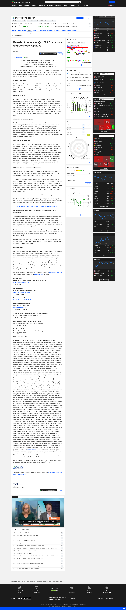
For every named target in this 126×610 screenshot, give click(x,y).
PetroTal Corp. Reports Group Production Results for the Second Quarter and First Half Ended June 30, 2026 (38, 555)
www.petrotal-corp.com (55, 272)
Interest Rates (97, 259)
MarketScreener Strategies (17, 35)
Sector (74, 30)
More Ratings (87, 162)
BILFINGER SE (98, 145)
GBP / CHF (96, 186)
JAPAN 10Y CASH (98, 275)
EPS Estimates (71, 188)
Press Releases (48, 33)
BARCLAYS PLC (98, 87)
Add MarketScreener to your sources (48, 53)
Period (79, 42)
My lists (104, 94)
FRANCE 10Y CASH (99, 277)
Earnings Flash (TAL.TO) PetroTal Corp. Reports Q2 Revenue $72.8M (30, 545)
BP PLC (96, 89)
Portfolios (50, 5)
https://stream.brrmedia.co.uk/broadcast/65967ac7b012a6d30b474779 (37, 206)
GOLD (95, 221)
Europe (101, 16)
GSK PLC (97, 111)
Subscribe (112, 2)
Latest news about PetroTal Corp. (21, 529)
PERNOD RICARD (98, 147)
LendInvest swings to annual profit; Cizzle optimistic (27, 550)
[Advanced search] (79, 2)
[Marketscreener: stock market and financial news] (21, 2)
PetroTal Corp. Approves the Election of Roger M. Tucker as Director (30, 563)
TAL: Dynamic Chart (86, 65)
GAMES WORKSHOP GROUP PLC (102, 114)
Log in (105, 2)
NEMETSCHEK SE (99, 138)
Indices (96, 16)
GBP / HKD (96, 200)
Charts (24, 30)
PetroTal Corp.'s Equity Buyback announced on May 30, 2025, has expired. (31, 566)
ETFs (79, 30)
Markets (14, 5)
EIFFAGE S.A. (97, 154)
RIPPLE (96, 252)
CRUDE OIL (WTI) (97, 222)
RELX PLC (97, 106)
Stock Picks (41, 5)
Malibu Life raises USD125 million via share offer (65, 23)
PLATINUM (96, 228)
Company (35, 30)
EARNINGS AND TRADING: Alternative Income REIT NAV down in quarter (31, 537)
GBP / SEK (96, 190)
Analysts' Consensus (73, 167)
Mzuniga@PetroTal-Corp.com (21, 292)
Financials (42, 30)
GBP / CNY (96, 198)
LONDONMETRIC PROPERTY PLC (102, 116)
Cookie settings (53, 604)
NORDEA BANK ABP (99, 79)
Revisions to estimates (85, 215)
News (20, 5)
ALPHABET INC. (98, 83)
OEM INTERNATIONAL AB (100, 82)
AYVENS (97, 149)
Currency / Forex (97, 172)
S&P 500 (97, 35)
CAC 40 (96, 32)
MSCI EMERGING (98, 45)
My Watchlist (96, 73)
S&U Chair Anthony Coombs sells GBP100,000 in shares (28, 568)
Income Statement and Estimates (76, 94)
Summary (14, 30)
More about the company (85, 88)
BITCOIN (97, 245)
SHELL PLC (97, 92)
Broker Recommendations (22, 33)
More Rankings (104, 131)
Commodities (96, 210)
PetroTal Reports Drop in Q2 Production (24, 553)
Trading (65, 5)
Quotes (19, 30)
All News (14, 33)
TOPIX (96, 42)
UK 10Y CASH (98, 270)
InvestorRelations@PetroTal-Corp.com (24, 300)
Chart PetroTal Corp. (73, 39)
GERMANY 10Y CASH (99, 273)
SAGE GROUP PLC (99, 103)
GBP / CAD (96, 195)
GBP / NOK (96, 191)
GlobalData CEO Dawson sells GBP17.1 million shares (66, 26)
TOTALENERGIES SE (99, 90)
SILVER (95, 226)
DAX (96, 30)
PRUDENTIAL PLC (99, 112)
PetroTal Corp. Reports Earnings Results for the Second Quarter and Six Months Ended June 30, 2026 (37, 548)
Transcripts (41, 33)
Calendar (33, 5)
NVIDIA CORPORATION (99, 76)
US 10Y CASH (98, 271)
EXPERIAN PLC (98, 108)
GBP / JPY (96, 203)
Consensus (57, 30)
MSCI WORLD (98, 47)
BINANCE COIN (98, 250)
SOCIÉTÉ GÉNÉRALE (99, 152)
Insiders (36, 33)
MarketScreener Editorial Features (78, 33)
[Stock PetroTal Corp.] (26, 57)
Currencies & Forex (104, 206)
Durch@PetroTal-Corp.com (21, 282)
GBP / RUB (96, 188)
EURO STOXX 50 (98, 33)
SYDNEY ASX (98, 43)
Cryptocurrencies (97, 234)
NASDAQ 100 (97, 37)
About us (59, 604)
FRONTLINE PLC (98, 141)
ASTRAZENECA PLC (99, 85)
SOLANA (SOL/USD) (99, 249)
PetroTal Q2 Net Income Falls (22, 543)
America (106, 16)
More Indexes (104, 50)
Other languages (66, 33)
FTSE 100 (97, 28)
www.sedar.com (38, 274)
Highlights (31, 33)
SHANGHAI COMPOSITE (100, 40)
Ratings (64, 30)
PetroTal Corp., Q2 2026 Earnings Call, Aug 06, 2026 (27, 540)
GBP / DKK (96, 193)
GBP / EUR (96, 185)
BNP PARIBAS (98, 151)
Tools (78, 5)
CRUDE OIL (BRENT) (98, 224)
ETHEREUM (97, 247)
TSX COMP (97, 38)
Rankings (85, 5)
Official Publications (57, 33)
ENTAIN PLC (97, 118)
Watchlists (58, 5)
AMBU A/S (97, 140)
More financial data (86, 116)
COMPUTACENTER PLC (100, 101)
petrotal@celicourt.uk (19, 307)
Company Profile (71, 70)
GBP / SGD (96, 201)
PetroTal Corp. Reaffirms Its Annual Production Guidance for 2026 (30, 558)
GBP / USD (96, 183)
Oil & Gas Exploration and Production (83, 85)
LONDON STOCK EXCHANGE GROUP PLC (102, 105)
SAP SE (96, 143)
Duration (68, 42)
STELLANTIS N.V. (98, 77)
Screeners (72, 5)
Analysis (26, 5)
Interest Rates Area (104, 279)
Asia (112, 16)
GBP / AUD (96, 196)
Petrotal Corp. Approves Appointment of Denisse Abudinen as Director (30, 561)
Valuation (49, 30)
